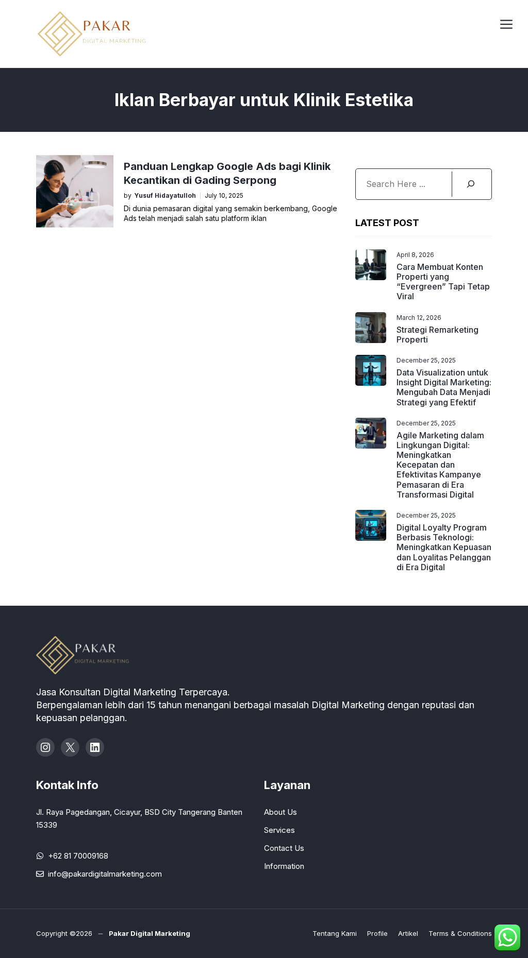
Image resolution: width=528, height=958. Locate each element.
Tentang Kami (334, 933)
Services (279, 830)
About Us (280, 812)
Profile (377, 933)
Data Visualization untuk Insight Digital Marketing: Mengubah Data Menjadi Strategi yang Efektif (444, 387)
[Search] (470, 184)
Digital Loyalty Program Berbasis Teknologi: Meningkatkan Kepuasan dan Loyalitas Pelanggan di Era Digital (444, 547)
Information (284, 866)
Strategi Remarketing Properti (437, 334)
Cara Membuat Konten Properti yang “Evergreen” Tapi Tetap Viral (443, 282)
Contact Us (284, 848)
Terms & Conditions (460, 933)
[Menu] (506, 22)
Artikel (408, 933)
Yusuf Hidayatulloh (165, 196)
